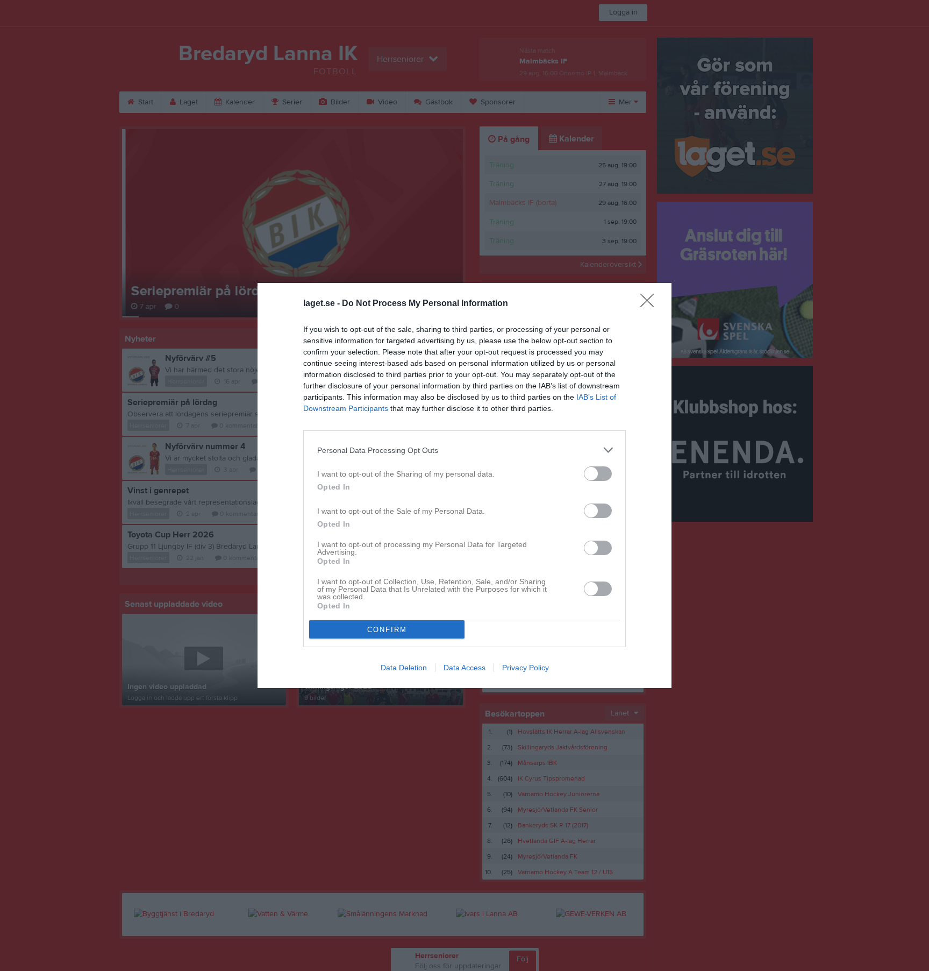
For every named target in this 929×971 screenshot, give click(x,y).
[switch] (598, 473)
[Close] (650, 304)
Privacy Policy (525, 667)
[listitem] (464, 450)
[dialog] (464, 485)
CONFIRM (387, 630)
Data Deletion (404, 667)
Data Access (464, 667)
